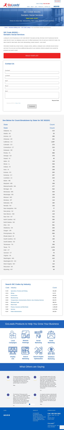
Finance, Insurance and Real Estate (19, 307)
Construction (14, 295)
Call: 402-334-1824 (54, 413)
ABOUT (32, 6)
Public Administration (16, 311)
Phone (6, 85)
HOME (28, 6)
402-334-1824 (46, 3)
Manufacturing (14, 297)
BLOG (36, 6)
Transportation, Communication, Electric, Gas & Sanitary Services (27, 300)
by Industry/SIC (36, 413)
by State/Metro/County (37, 414)
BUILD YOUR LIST (32, 55)
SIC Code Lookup (25, 27)
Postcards (35, 419)
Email (6, 80)
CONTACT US (47, 6)
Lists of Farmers (39, 415)
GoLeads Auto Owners (37, 416)
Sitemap (34, 415)
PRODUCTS (40, 6)
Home (6, 27)
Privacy (16, 103)
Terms (19, 103)
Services (13, 309)
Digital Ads (39, 419)
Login (58, 1)
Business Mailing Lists (14, 27)
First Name (7, 70)
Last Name (7, 75)
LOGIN (5, 410)
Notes (6, 91)
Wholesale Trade (15, 302)
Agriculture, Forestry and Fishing (19, 291)
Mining (12, 293)
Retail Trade (14, 304)
